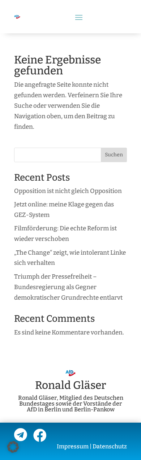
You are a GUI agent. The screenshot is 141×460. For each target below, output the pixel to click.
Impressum (73, 446)
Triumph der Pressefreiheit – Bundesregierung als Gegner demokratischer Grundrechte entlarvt (68, 287)
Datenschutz (110, 446)
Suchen (114, 155)
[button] (13, 447)
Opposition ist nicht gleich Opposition (68, 191)
